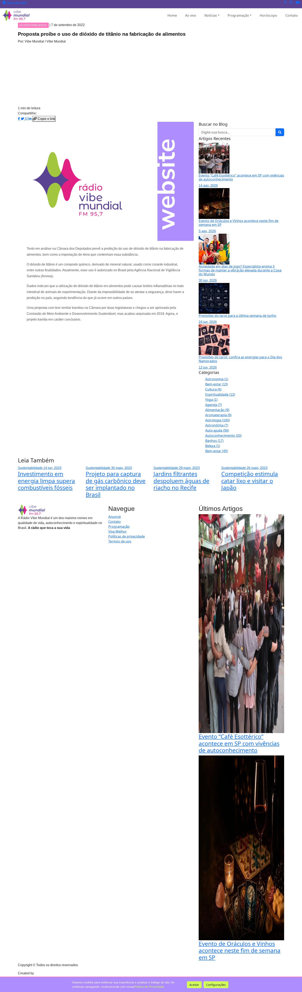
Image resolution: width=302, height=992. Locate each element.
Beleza (212, 446)
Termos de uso (119, 541)
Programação (238, 15)
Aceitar (194, 985)
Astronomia (216, 379)
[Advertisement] (151, 74)
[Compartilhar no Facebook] (19, 118)
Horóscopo (268, 15)
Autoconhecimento (223, 435)
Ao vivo (190, 15)
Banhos (214, 440)
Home (172, 15)
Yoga (211, 399)
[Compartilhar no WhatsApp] (27, 118)
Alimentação (217, 410)
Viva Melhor (117, 531)
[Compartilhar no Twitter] (23, 118)
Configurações (216, 985)
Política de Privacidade (149, 986)
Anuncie (114, 516)
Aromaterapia (218, 415)
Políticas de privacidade (126, 536)
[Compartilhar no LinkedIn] (30, 118)
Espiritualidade (220, 394)
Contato (291, 15)
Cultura (213, 389)
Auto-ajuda (217, 430)
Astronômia (216, 425)
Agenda (213, 404)
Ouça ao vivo (16, 2)
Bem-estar (216, 384)
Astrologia (217, 420)
